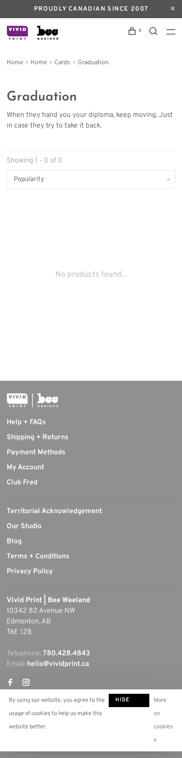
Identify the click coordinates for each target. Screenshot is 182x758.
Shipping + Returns (37, 437)
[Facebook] (10, 683)
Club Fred (22, 482)
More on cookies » (163, 720)
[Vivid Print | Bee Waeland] (32, 400)
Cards (62, 62)
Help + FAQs (26, 422)
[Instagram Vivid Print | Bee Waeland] (26, 683)
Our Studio (24, 526)
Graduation (93, 62)
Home (15, 62)
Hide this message (129, 701)
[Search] (154, 33)
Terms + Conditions (38, 556)
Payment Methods (36, 452)
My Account (25, 467)
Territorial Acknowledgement (54, 511)
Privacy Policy (30, 571)
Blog (14, 541)
